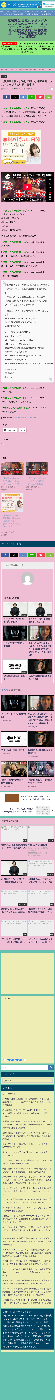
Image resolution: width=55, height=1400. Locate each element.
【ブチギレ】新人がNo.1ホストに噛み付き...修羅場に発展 (37, 481)
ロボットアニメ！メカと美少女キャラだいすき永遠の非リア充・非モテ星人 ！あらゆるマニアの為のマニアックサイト (27, 1191)
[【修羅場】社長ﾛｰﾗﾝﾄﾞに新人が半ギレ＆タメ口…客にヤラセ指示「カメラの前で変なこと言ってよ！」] (12, 502)
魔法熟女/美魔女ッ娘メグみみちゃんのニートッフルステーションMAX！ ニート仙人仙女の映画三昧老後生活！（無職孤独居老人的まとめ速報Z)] (27, 1124)
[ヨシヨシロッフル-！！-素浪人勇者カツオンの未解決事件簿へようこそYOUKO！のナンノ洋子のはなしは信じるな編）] (26, 1272)
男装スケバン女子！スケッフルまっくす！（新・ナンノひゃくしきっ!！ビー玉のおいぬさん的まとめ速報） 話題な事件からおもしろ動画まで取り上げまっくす (27, 1180)
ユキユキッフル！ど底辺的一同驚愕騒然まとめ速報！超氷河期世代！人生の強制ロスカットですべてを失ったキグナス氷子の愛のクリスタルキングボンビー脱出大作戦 (26, 1292)
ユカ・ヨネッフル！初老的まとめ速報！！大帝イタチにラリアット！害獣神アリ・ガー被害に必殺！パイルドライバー (26, 1230)
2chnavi (6, 998)
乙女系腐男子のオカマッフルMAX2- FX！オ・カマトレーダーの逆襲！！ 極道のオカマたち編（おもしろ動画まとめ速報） (27, 1113)
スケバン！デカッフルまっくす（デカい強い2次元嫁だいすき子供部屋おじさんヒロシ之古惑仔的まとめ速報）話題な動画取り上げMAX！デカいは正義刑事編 (27, 1253)
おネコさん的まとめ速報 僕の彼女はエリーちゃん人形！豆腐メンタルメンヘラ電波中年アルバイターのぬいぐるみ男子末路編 (26, 1102)
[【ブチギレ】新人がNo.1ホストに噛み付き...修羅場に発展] (37, 468)
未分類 (4, 76)
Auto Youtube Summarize (25, 417)
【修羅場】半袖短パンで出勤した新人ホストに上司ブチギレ (11, 481)
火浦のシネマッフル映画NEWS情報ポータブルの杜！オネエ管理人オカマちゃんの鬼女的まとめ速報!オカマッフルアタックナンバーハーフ (27, 1219)
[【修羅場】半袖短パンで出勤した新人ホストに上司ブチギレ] (12, 468)
